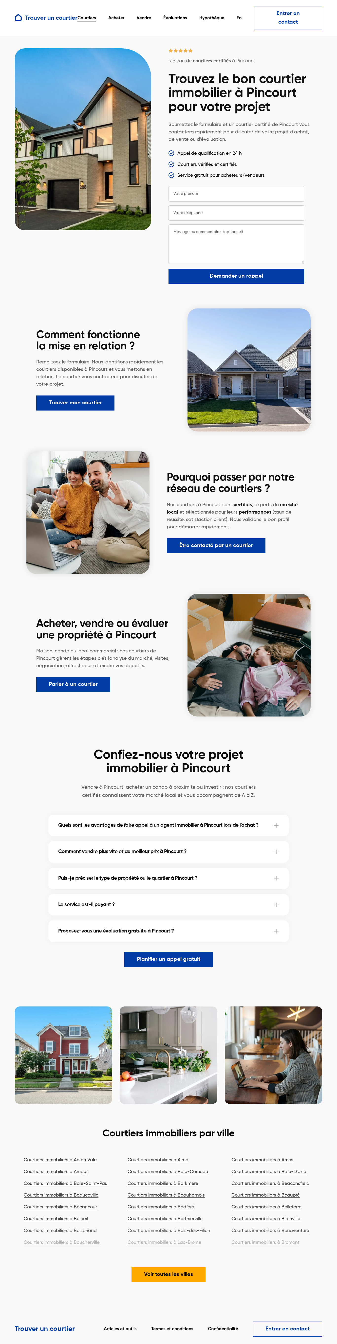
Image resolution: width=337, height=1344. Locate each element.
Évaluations (175, 18)
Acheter (116, 18)
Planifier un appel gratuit (168, 959)
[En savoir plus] (276, 825)
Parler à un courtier (73, 684)
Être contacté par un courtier (216, 545)
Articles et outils (120, 1329)
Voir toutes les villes (168, 1274)
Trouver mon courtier (75, 403)
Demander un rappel (236, 276)
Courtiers (86, 18)
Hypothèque (211, 18)
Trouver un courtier (45, 1329)
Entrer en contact (288, 18)
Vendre (144, 18)
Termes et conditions (172, 1329)
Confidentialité (223, 1329)
